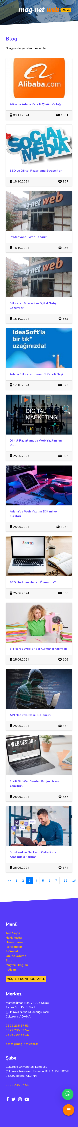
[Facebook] (8, 1099)
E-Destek (12, 951)
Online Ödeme (16, 956)
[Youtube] (26, 1099)
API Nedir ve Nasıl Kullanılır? (30, 715)
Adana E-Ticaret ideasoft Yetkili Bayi (36, 374)
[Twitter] (13, 1099)
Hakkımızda (14, 938)
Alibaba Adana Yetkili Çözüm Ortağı (36, 104)
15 (65, 881)
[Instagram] (20, 1099)
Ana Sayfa (13, 933)
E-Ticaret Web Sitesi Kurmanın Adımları (38, 649)
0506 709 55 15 (17, 1035)
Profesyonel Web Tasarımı (29, 237)
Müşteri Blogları (17, 965)
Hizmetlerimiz (15, 942)
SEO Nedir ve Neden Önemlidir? (33, 582)
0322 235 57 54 (17, 1030)
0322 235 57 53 (17, 1026)
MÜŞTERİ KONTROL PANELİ (26, 979)
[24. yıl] (39, 10)
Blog (9, 960)
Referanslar (14, 947)
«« (9, 881)
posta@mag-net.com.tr (22, 1044)
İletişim (11, 970)
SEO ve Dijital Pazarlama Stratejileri (36, 171)
